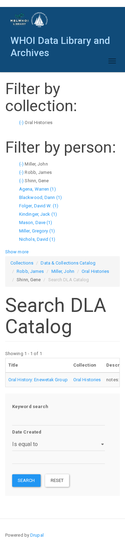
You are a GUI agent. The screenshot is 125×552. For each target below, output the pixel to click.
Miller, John (62, 271)
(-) (22, 122)
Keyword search (30, 406)
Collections (21, 263)
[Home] (29, 20)
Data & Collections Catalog (68, 263)
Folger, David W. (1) (38, 205)
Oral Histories (95, 271)
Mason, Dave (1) (35, 222)
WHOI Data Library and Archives (60, 42)
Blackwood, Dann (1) (40, 197)
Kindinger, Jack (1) (38, 214)
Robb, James (30, 271)
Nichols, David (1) (37, 239)
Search (26, 480)
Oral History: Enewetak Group (38, 379)
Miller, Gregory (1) (37, 230)
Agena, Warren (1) (37, 189)
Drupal (37, 535)
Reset (57, 480)
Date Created (26, 432)
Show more (16, 251)
